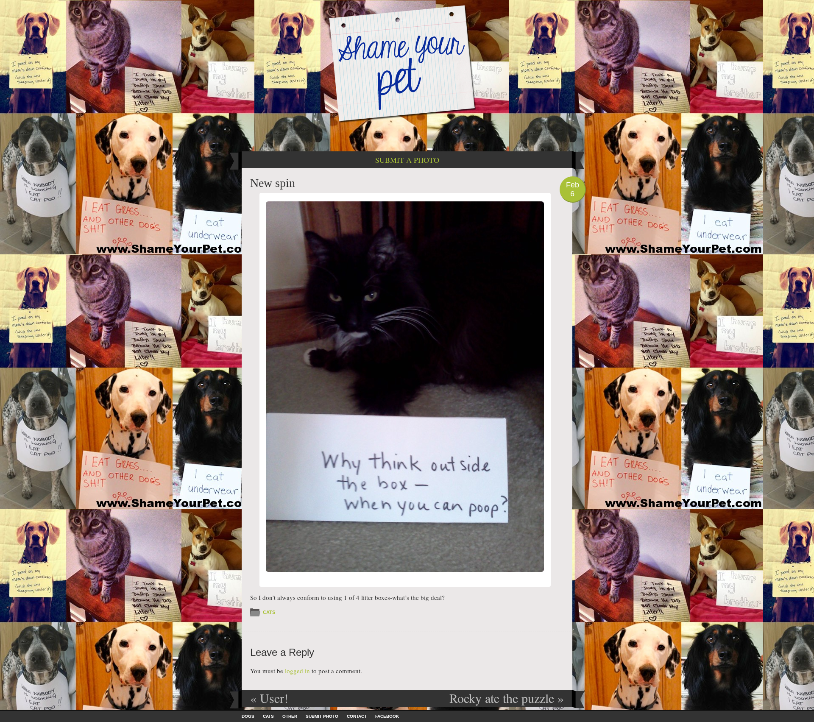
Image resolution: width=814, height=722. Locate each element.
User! (269, 697)
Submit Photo (322, 716)
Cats (269, 612)
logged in (297, 670)
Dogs (248, 716)
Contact (357, 716)
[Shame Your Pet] (407, 63)
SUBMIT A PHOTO (407, 160)
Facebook (387, 716)
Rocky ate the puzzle (506, 697)
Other (289, 716)
